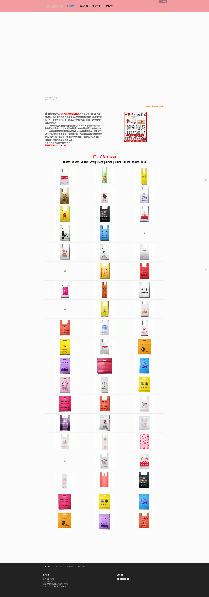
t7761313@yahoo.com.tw (57, 586)
